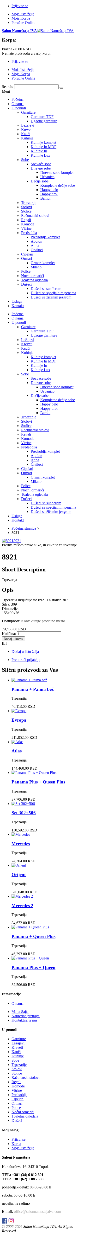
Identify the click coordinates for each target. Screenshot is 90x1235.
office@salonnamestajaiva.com (37, 1211)
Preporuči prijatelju (26, 660)
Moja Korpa (21, 18)
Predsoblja (19, 1095)
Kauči (16, 1052)
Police (16, 1108)
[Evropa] (19, 711)
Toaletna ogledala (25, 1116)
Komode (18, 1086)
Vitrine (17, 1090)
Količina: (9, 634)
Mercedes (21, 843)
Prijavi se (18, 1139)
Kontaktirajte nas (24, 1020)
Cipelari (18, 1099)
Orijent (19, 874)
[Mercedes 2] (22, 896)
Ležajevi (18, 1043)
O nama (18, 1003)
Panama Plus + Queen (33, 967)
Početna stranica (24, 528)
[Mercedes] (21, 834)
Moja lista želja (23, 14)
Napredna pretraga (26, 1016)
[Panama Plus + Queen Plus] (34, 773)
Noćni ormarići (23, 1112)
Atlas (17, 750)
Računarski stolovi (26, 1077)
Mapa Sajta (20, 1012)
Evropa (19, 720)
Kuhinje (18, 1056)
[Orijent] (19, 865)
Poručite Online (23, 23)
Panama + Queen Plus (33, 936)
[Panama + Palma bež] (29, 680)
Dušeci (17, 1120)
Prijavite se (20, 6)
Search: (7, 87)
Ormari (17, 1103)
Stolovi (17, 1069)
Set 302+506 (24, 812)
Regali (16, 1082)
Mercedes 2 (22, 905)
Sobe (15, 1060)
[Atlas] (17, 742)
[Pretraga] (61, 88)
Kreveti (17, 1047)
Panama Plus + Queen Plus (38, 781)
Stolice (17, 1073)
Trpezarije (19, 1065)
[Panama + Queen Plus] (30, 927)
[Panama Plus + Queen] (30, 958)
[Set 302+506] (23, 804)
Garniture (19, 1039)
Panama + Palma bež (33, 689)
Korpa (16, 1144)
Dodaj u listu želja (25, 651)
